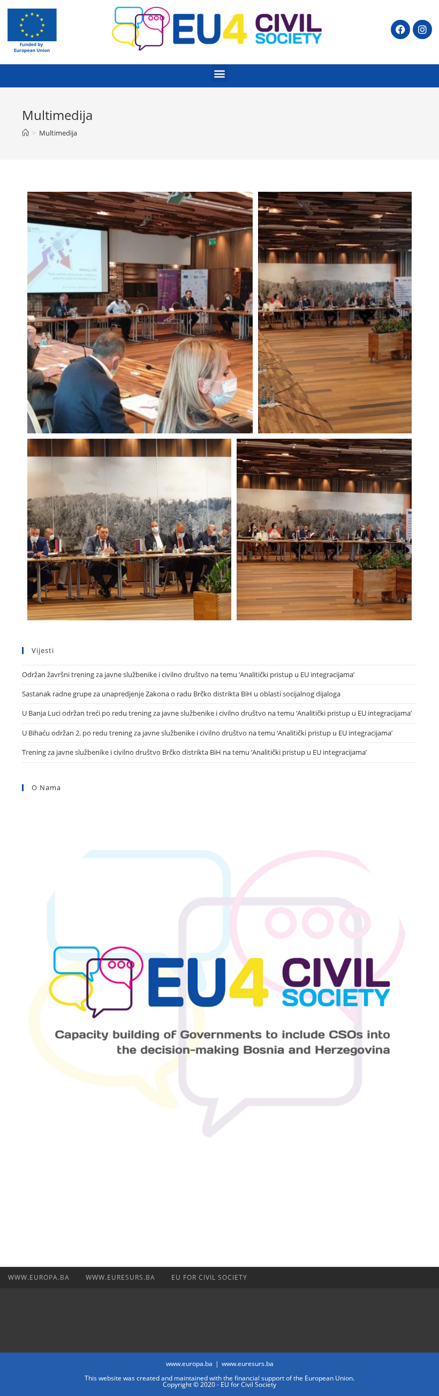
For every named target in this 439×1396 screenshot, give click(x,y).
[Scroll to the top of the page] (425, 1277)
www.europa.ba (39, 1277)
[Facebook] (400, 29)
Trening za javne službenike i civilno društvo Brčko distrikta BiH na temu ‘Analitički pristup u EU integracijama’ (195, 752)
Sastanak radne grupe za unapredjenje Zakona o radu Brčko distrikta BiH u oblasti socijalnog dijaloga (181, 694)
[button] (220, 73)
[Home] (25, 133)
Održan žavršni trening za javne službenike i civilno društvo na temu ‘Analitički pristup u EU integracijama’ (188, 674)
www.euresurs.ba (120, 1277)
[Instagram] (422, 29)
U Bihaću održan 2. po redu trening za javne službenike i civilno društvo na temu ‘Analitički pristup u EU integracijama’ (207, 733)
